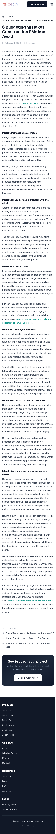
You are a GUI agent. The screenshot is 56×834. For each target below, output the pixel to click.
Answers (6, 791)
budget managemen (29, 103)
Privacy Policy (9, 804)
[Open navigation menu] (52, 4)
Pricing (5, 758)
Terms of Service (10, 809)
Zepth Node (8, 734)
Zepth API (7, 776)
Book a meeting (37, 4)
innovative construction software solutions (29, 600)
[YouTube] (28, 826)
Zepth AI (6, 710)
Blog (11, 16)
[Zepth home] (10, 4)
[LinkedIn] (22, 826)
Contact (6, 763)
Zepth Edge (8, 730)
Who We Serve (9, 753)
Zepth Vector (8, 725)
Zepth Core (7, 715)
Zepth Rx (6, 720)
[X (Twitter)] (34, 826)
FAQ (4, 786)
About (5, 748)
